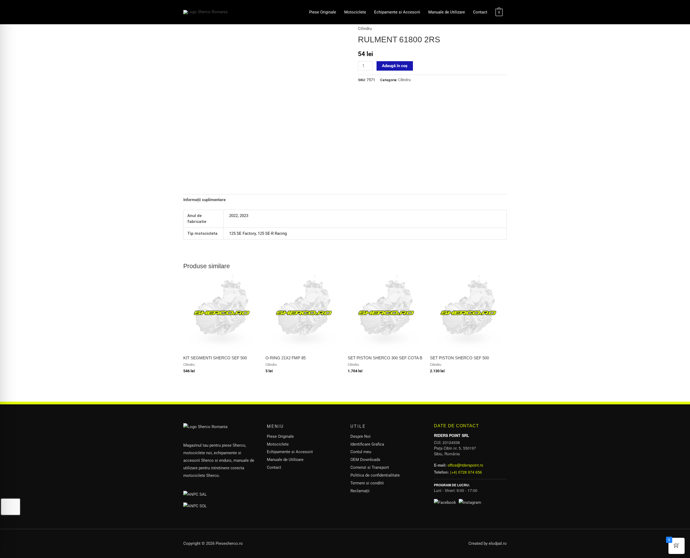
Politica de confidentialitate (375, 475)
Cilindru (365, 28)
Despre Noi (360, 436)
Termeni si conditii (367, 483)
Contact (480, 12)
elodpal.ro (498, 543)
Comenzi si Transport (369, 467)
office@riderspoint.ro (465, 465)
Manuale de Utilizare (446, 12)
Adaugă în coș (395, 65)
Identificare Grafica (367, 444)
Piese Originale (322, 12)
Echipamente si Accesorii (397, 12)
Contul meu (360, 451)
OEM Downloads (365, 459)
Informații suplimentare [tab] (204, 199)
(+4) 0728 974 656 (466, 472)
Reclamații (360, 490)
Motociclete (355, 12)
